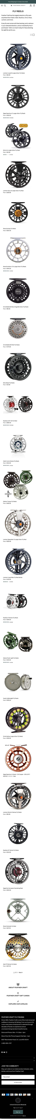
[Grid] (31, 35)
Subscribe (18, 1082)
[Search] (6, 5)
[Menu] (2, 5)
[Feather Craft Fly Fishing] (18, 5)
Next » (21, 972)
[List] (34, 35)
